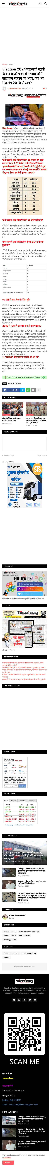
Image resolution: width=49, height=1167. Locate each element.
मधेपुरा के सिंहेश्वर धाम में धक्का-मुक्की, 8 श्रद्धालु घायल (11, 419)
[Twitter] (22, 390)
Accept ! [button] (8, 1162)
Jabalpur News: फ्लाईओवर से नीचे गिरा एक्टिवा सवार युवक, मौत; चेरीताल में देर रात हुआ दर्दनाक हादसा (31, 871)
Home (4, 65)
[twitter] (24, 1000)
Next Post (41, 456)
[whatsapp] (19, 1000)
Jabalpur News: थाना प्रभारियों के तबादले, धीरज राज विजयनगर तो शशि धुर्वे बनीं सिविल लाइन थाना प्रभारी (32, 1119)
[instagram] (30, 1000)
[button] (3, 4)
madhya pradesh (29, 931)
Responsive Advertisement (24, 966)
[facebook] (14, 1000)
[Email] (33, 390)
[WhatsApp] (28, 390)
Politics (18, 384)
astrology (10, 940)
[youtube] (35, 1000)
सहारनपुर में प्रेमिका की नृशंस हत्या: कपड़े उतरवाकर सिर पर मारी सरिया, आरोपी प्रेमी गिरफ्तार (36, 420)
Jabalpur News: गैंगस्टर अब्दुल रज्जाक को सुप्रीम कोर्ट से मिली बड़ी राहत (32, 882)
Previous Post (9, 456)
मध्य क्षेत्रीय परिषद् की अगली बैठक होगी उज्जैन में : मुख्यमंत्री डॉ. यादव (23, 668)
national (12, 65)
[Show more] (38, 390)
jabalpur (10, 931)
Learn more (6, 1157)
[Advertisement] (24, 35)
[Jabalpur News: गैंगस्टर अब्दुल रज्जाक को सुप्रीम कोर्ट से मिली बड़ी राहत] (9, 884)
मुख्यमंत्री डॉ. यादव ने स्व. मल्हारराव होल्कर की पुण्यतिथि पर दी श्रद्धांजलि (23, 679)
